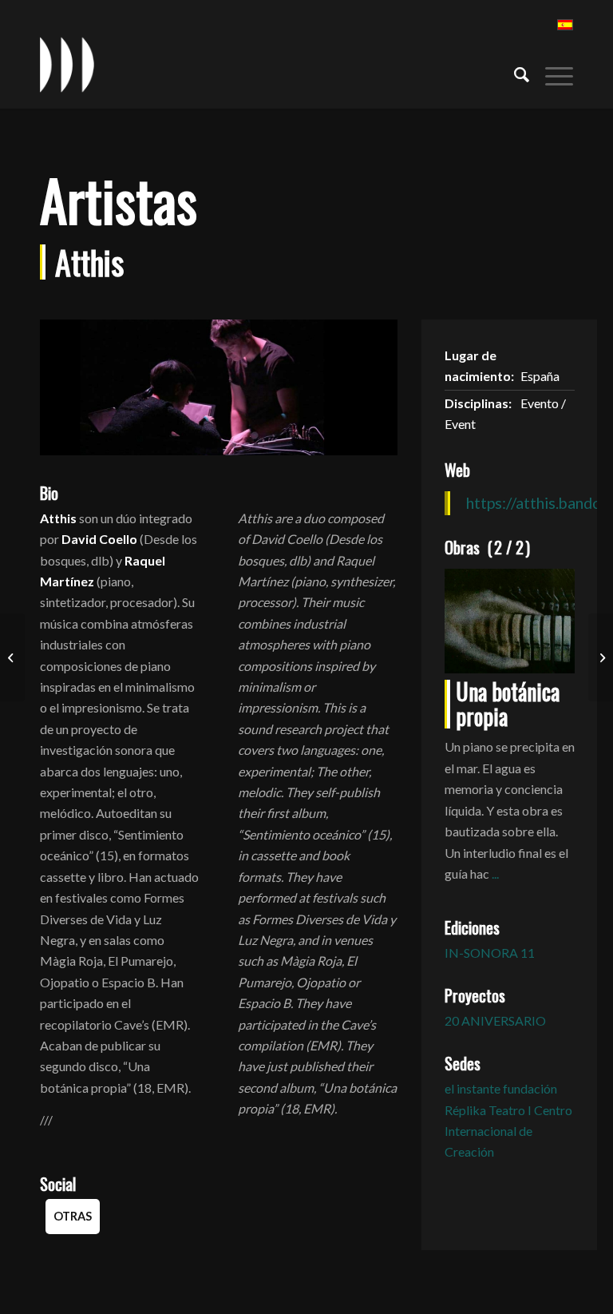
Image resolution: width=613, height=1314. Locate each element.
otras (72, 1216)
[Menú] (551, 73)
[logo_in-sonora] (67, 65)
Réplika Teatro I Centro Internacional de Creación (508, 1131)
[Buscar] (513, 73)
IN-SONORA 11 (490, 952)
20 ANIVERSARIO (495, 1020)
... (495, 873)
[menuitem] (513, 73)
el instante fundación (501, 1088)
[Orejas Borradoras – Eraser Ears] (12, 657)
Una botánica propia (508, 703)
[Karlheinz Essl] (600, 657)
